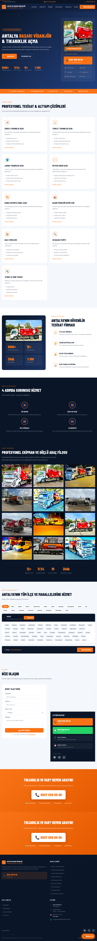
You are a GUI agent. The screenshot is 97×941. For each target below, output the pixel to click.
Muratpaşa (58, 610)
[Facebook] (84, 930)
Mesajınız (7, 717)
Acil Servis (6, 915)
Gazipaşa (60, 606)
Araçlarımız (68, 7)
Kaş (86, 606)
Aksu (12, 606)
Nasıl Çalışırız (59, 7)
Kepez (13, 610)
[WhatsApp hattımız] (64, 757)
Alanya (20, 606)
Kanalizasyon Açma (56, 880)
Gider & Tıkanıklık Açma (57, 866)
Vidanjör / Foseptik (56, 883)
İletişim (76, 7)
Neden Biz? (43, 7)
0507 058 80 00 (32, 734)
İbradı (79, 606)
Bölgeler (50, 7)
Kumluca (39, 610)
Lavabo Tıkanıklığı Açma (57, 873)
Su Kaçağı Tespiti (55, 890)
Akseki (5, 606)
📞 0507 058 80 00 (87, 7)
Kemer (5, 610)
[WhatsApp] (93, 930)
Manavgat (49, 610)
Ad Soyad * (8, 693)
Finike (52, 606)
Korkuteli (30, 610)
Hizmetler (34, 7)
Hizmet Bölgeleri (7, 912)
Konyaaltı (21, 610)
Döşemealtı (36, 606)
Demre (27, 606)
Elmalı (45, 606)
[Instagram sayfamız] (59, 757)
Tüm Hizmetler (26, 56)
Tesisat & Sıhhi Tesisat (57, 893)
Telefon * (7, 701)
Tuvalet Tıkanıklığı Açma (57, 870)
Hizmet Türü (8, 709)
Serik (66, 610)
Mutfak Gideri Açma (56, 876)
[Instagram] (89, 930)
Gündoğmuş (70, 606)
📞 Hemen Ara (9, 56)
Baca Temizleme (55, 887)
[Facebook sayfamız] (54, 757)
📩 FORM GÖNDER (24, 730)
